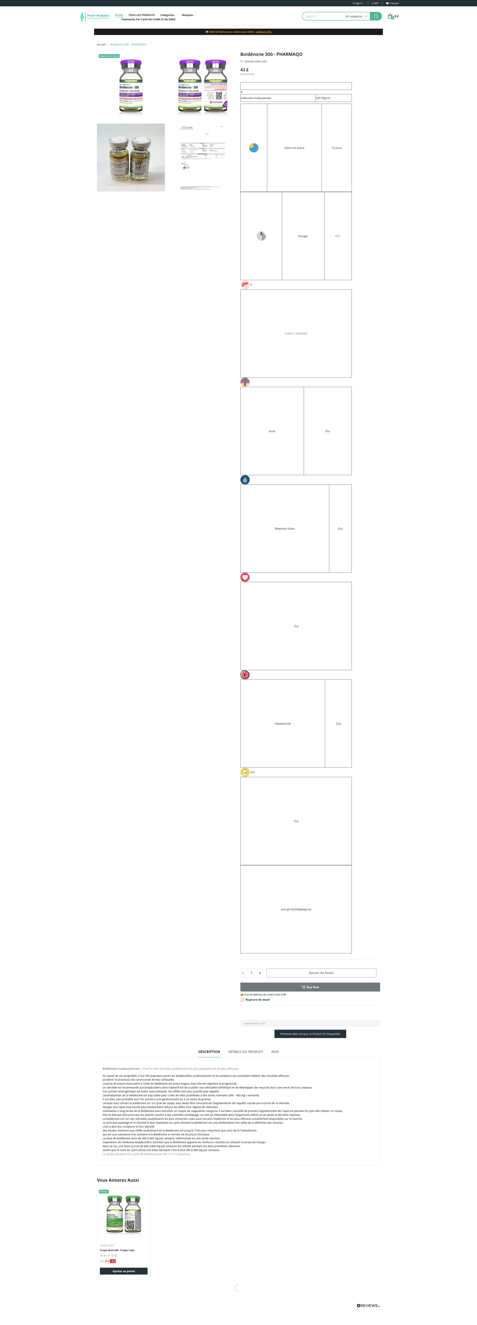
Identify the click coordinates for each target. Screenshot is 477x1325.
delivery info (263, 31)
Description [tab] (209, 1051)
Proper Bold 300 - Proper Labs (117, 1250)
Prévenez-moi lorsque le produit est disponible (310, 1034)
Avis (275, 1051)
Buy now (313, 987)
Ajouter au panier (321, 973)
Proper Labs (107, 1245)
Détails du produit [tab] (245, 1051)
